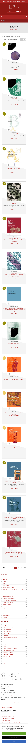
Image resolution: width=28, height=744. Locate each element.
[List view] (24, 39)
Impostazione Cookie (14, 737)
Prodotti (16, 29)
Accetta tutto (14, 733)
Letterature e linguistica (8, 652)
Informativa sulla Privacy (7, 707)
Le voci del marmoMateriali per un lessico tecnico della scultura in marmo (14, 517)
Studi (4, 608)
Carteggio (14, 203)
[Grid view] (21, 39)
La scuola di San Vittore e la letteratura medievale (14, 481)
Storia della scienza (7, 631)
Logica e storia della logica (8, 627)
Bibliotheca (5, 579)
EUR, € (10, 11)
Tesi (3, 613)
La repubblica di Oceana (14, 99)
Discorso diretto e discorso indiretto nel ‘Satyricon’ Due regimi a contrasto (14, 414)
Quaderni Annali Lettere (8, 602)
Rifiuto (14, 741)
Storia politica (6, 633)
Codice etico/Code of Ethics (8, 716)
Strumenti (5, 606)
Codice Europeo (6, 585)
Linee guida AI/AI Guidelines (8, 718)
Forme (4, 591)
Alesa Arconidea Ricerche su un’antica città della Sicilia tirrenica (14, 378)
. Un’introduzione (14, 343)
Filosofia (5, 646)
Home (11, 29)
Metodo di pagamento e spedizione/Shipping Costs (13, 702)
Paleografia (5, 658)
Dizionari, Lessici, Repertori (8, 587)
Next (4, 570)
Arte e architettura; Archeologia (9, 641)
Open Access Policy (6, 720)
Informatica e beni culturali (8, 650)
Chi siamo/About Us (6, 714)
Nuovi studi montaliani (14, 133)
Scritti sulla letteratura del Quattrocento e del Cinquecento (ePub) (14, 275)
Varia (4, 663)
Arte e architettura (7, 639)
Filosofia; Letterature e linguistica (10, 648)
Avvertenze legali (5, 705)
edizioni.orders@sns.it (21, 1)
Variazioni (5, 617)
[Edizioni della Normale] (14, 6)
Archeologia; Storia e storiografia (10, 637)
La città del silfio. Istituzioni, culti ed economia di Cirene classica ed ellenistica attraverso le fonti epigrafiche (14, 310)
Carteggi (4, 581)
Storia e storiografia (7, 661)
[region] (14, 734)
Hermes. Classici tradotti (8, 596)
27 (25, 567)
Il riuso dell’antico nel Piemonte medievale (14, 447)
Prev (4, 567)
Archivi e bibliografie (7, 577)
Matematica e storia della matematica (11, 656)
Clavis (4, 583)
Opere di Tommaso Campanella (9, 600)
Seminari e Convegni (7, 604)
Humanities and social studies (9, 598)
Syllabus (4, 611)
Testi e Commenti (6, 615)
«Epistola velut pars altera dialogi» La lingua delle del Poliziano (14, 553)
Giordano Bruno (14, 64)
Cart (17, 11)
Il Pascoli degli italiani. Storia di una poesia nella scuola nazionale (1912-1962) (14, 240)
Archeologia (5, 635)
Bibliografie (5, 625)
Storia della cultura (7, 629)
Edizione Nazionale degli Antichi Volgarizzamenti (13, 589)
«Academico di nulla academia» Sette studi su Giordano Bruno (14, 169)
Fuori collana (5, 594)
